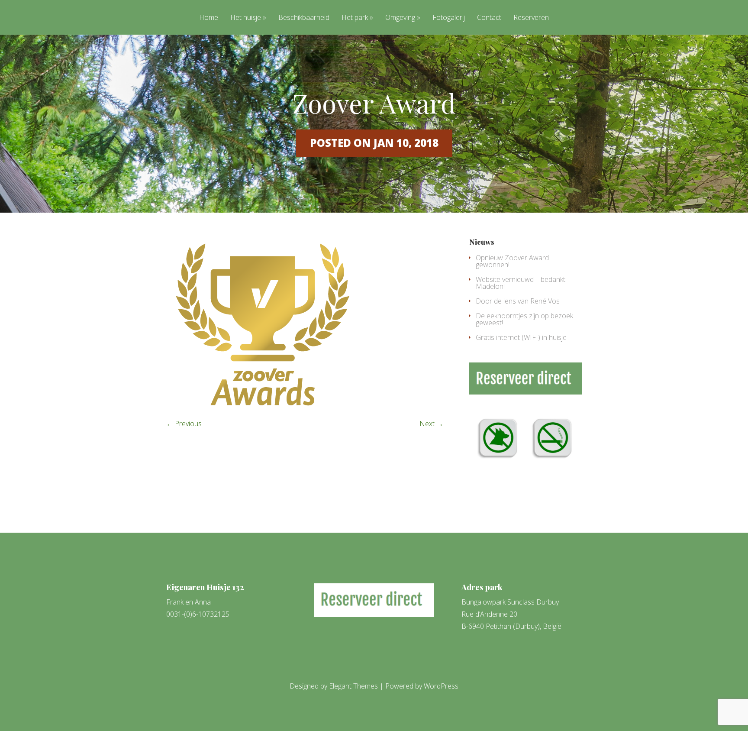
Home (208, 18)
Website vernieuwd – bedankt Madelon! (520, 283)
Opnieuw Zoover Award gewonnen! (512, 261)
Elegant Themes (353, 686)
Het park (355, 18)
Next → (431, 423)
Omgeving (400, 18)
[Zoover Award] (262, 408)
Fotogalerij (448, 18)
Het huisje (245, 18)
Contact (489, 18)
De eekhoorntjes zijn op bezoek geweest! (524, 319)
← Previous (184, 423)
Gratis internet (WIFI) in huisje (521, 337)
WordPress (441, 686)
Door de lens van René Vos (518, 301)
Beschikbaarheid (303, 18)
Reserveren (531, 18)
